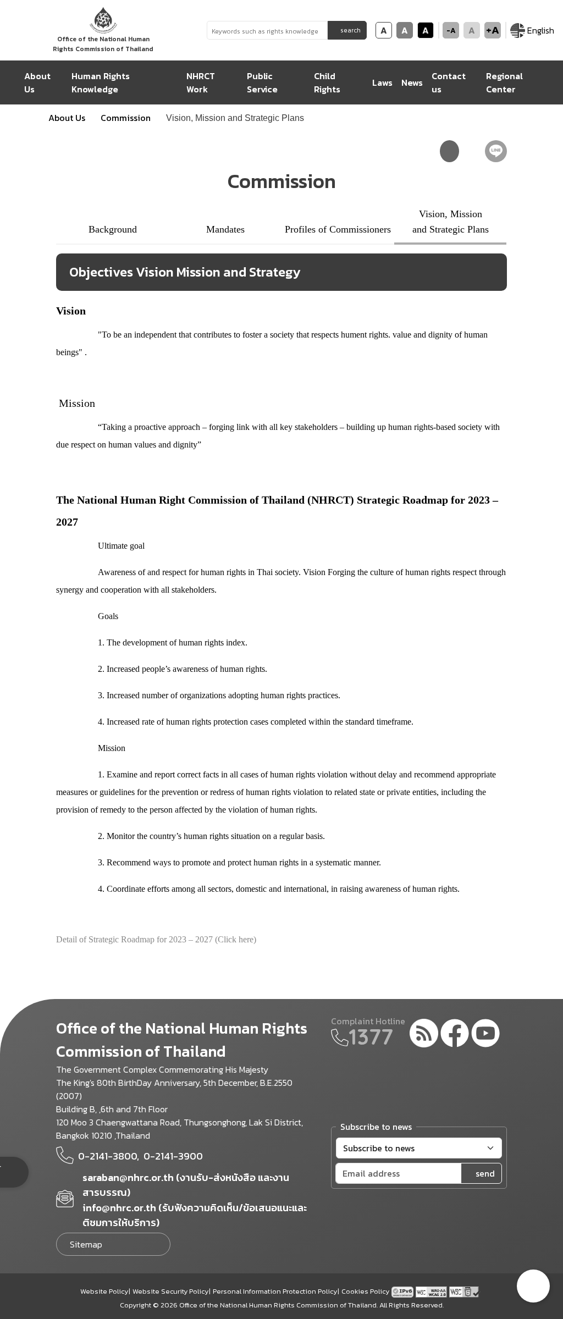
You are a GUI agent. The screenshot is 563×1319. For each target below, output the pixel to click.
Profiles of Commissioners (338, 229)
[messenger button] (533, 1286)
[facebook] (454, 1035)
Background (113, 229)
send (485, 1173)
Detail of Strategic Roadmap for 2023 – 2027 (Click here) (156, 939)
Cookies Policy (365, 1291)
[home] (12, 82)
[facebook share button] (472, 151)
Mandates (225, 229)
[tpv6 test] (403, 1291)
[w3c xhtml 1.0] (465, 1291)
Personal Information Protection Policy (275, 1291)
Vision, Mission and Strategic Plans (450, 221)
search (350, 30)
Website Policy (104, 1291)
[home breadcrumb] (29, 117)
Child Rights (327, 82)
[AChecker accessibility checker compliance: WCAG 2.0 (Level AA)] (432, 1291)
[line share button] (496, 151)
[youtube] (485, 1035)
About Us (66, 117)
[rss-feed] (424, 1035)
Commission (126, 117)
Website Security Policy (170, 1291)
